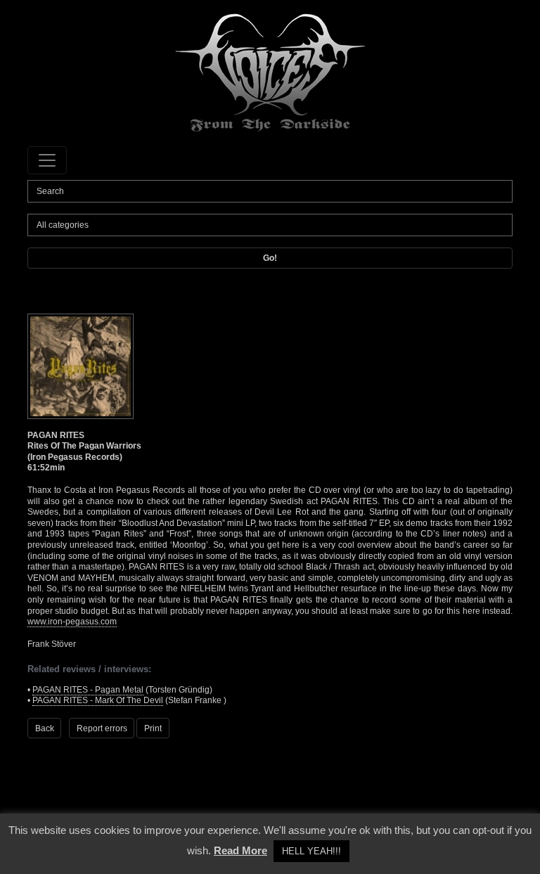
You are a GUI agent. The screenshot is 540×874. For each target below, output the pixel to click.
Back (44, 728)
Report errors (102, 728)
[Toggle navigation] (47, 160)
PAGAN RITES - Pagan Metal (87, 690)
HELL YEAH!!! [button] (311, 851)
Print (153, 728)
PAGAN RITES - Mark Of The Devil (97, 700)
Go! (270, 258)
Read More (240, 850)
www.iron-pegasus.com (72, 621)
